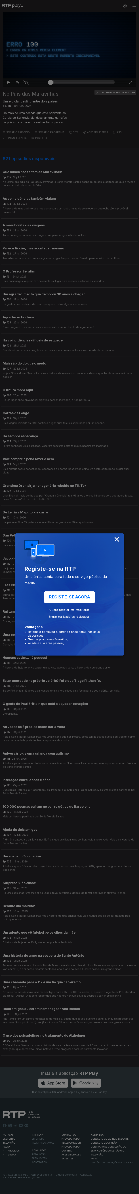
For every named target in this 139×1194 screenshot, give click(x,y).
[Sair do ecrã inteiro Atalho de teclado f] (133, 1189)
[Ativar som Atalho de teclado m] (23, 1189)
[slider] (82, 1189)
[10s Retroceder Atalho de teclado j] (14, 1189)
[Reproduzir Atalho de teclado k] (5, 1189)
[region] (69, 597)
